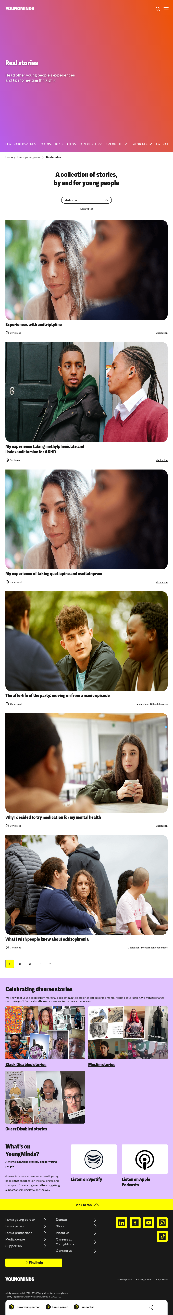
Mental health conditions (154, 947)
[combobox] (86, 200)
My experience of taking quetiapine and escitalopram (53, 574)
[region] (86, 1069)
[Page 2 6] (40, 964)
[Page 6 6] (50, 964)
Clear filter (86, 208)
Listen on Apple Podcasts (136, 1182)
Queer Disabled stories (26, 1129)
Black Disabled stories (25, 1064)
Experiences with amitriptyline (33, 324)
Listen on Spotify (86, 1179)
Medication (162, 332)
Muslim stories (101, 1064)
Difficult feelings (159, 703)
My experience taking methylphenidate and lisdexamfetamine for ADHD (44, 449)
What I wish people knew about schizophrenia (47, 939)
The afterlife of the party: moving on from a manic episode (57, 695)
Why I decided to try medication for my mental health (53, 817)
